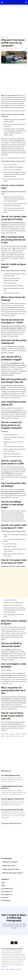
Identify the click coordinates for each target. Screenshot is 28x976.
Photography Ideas (7, 888)
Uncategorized (5, 900)
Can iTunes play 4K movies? (10, 775)
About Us (19, 969)
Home (2, 37)
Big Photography (14, 2)
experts (18, 734)
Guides (6, 37)
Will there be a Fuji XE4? (10, 862)
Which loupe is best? (8, 865)
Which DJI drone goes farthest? (12, 873)
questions (16, 736)
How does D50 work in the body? (12, 810)
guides (24, 734)
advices (7, 734)
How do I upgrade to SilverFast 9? (12, 799)
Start (3, 969)
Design (3, 882)
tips (22, 736)
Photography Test (7, 891)
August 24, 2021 (4, 48)
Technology (4, 897)
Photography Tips (6, 894)
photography (9, 736)
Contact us (12, 969)
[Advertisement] (14, 20)
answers (12, 734)
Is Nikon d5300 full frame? (10, 869)
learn (3, 736)
